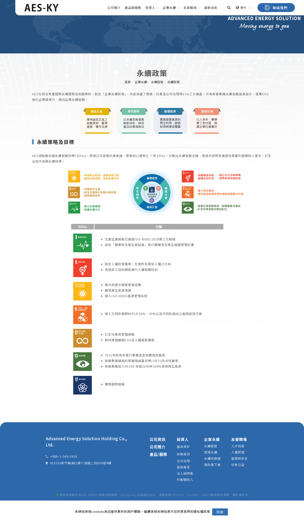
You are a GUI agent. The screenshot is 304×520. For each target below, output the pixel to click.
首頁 (127, 82)
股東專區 (183, 467)
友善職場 (190, 7)
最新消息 (210, 7)
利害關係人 (185, 479)
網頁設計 (149, 495)
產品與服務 (133, 7)
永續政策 (173, 82)
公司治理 (183, 461)
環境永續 (210, 452)
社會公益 (237, 464)
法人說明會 (185, 473)
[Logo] (41, 7)
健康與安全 (239, 458)
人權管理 (237, 452)
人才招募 (237, 446)
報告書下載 (212, 464)
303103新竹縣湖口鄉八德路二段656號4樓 (80, 463)
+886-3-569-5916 (63, 456)
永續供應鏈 (212, 458)
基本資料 (183, 446)
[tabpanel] (152, 26)
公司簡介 (114, 7)
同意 (220, 511)
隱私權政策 (240, 495)
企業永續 (169, 7)
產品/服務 (158, 454)
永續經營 (157, 82)
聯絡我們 (280, 7)
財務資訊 (183, 454)
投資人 (150, 7)
